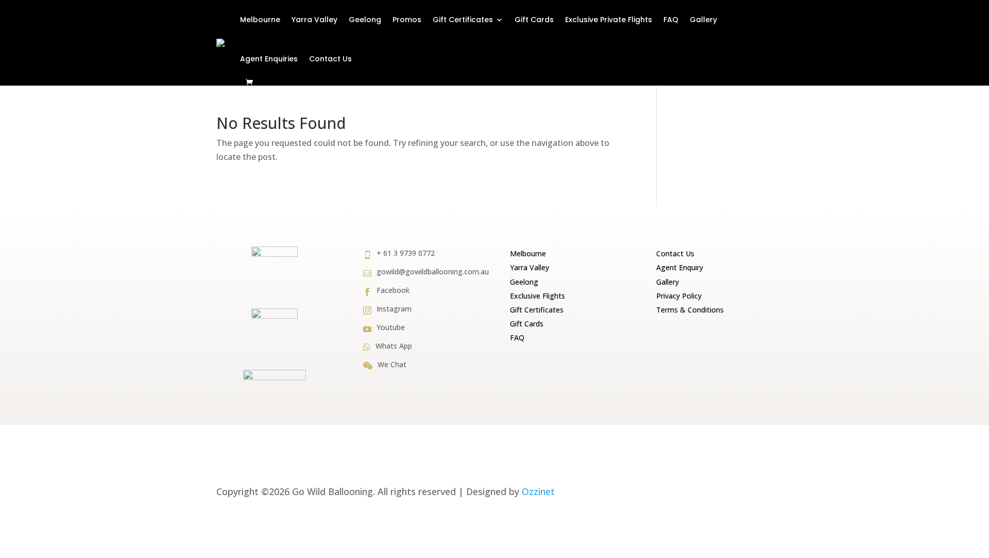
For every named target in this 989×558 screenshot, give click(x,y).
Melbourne (260, 19)
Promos (407, 19)
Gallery (703, 19)
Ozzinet (538, 491)
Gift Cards (534, 19)
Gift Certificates (463, 19)
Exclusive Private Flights (608, 19)
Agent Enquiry (679, 267)
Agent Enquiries (269, 59)
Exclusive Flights (537, 296)
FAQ (670, 19)
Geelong (365, 19)
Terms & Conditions (690, 310)
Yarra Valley (314, 19)
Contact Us (330, 59)
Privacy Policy (679, 296)
